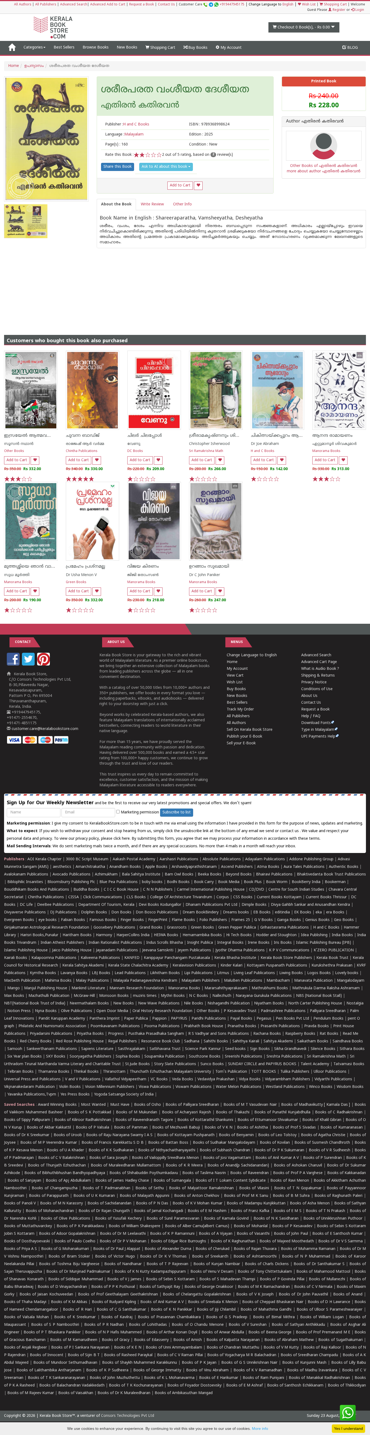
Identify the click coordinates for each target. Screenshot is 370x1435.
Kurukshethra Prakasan (331, 965)
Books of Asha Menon (310, 1203)
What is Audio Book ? (320, 669)
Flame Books (183, 920)
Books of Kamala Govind (226, 1218)
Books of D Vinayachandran (62, 1287)
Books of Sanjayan (24, 1180)
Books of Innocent (46, 1355)
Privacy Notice (314, 682)
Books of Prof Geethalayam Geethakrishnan (118, 1294)
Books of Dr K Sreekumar (26, 1135)
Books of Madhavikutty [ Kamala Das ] (315, 1105)
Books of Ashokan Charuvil (298, 1165)
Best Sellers (64, 47)
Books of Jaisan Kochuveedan (46, 1294)
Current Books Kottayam (279, 897)
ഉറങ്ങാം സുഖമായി (209, 566)
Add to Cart (180, 185)
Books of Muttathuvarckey (28, 1226)
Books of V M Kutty (281, 1347)
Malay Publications (92, 980)
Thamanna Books (53, 1071)
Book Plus (253, 882)
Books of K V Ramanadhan (257, 1370)
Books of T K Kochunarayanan (136, 1385)
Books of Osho (147, 1105)
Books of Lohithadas (148, 1325)
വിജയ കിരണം (143, 566)
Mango (13, 988)
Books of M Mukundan (136, 1112)
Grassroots (177, 927)
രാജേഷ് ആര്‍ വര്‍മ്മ (85, 444)
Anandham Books (125, 867)
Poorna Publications (162, 1026)
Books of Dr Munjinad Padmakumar (78, 1271)
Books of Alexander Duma (168, 1249)
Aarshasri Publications (179, 859)
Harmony (104, 935)
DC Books (135, 451)
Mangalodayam (350, 980)
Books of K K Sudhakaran (111, 1150)
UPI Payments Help (318, 736)
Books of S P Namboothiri (55, 1325)
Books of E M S (287, 1211)
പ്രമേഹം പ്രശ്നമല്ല (85, 566)
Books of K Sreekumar (75, 1317)
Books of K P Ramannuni (172, 1234)
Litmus (223, 973)
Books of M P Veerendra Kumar (48, 1142)
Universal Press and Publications (32, 1079)
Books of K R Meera (184, 1165)
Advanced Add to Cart (107, 5)
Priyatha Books (90, 1034)
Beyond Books (239, 874)
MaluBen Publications (243, 980)
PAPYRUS (179, 1018)
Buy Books (197, 48)
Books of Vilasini (254, 1188)
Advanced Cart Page (319, 662)
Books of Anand (347, 1294)
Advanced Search (73, 5)
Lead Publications (130, 973)
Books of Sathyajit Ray (159, 1287)
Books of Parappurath (49, 1196)
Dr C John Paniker (204, 575)
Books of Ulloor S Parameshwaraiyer (329, 1309)
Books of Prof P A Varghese (298, 1173)
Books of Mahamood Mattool (323, 1271)
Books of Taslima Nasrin (204, 1173)
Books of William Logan (322, 1317)
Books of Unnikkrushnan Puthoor (333, 1218)
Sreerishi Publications (243, 1056)
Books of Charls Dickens (267, 1264)
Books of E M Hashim (207, 1211)
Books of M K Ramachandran (264, 1287)
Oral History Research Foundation (162, 1011)
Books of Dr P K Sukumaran (279, 1150)
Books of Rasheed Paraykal (128, 1355)
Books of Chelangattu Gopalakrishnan (197, 1294)
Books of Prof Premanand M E (323, 1332)
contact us (290, 831)
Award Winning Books (57, 1105)
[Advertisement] (185, 286)
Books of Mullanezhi (327, 1279)
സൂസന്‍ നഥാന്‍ (19, 444)
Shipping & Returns (318, 675)
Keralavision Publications (194, 965)
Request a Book (141, 5)
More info (260, 1428)
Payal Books (241, 1018)
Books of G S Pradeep (226, 1317)
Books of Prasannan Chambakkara (169, 1317)
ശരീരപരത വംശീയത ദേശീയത (175, 90)
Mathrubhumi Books (270, 988)
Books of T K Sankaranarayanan (56, 1378)
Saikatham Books (312, 1041)
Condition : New (203, 144)
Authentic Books (343, 867)
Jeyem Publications (194, 950)
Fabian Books (73, 920)
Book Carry (204, 882)
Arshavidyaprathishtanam (194, 867)
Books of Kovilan (275, 1142)
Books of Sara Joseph (108, 1158)
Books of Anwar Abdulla (223, 1332)
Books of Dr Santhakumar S (319, 1264)
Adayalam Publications (265, 859)
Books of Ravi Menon (289, 1180)
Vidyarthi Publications (333, 1079)
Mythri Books (173, 996)
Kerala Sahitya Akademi (83, 965)
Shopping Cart (335, 5)
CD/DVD (256, 889)
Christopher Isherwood (209, 444)
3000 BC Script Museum (87, 859)
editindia (282, 912)
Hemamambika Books (202, 935)
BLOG (352, 48)
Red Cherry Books (35, 1041)
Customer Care (211, 5)
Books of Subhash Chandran (225, 1150)
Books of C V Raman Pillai (180, 1355)
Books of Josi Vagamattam (227, 1158)
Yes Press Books (75, 1094)
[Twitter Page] (29, 664)
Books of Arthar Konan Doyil (171, 1332)
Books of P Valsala (92, 1127)
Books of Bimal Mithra (274, 1317)
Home (13, 66)
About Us (309, 696)
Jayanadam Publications (117, 950)
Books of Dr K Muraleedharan (124, 1393)
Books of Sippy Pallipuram (27, 1120)
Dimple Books (254, 905)
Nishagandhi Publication (228, 1003)
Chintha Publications (82, 451)
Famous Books (102, 920)
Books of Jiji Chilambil (216, 1309)
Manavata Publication (313, 980)
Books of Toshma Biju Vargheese (69, 1264)
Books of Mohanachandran (50, 1211)
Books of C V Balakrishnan (61, 1158)
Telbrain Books (20, 1071)
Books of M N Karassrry (61, 1203)
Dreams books (236, 912)
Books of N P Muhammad (306, 1256)
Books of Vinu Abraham (207, 1370)
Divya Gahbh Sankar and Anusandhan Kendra (310, 905)
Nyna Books (46, 1011)
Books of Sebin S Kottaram (170, 1279)
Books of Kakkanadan (346, 1173)
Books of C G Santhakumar (121, 1309)
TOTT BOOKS (263, 1071)
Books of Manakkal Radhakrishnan (319, 1378)
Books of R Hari (77, 1309)
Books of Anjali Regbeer (25, 1347)
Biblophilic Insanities (25, 882)
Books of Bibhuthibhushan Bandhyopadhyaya (64, 1173)
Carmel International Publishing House (211, 889)
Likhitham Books (165, 973)
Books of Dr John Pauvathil (303, 1294)
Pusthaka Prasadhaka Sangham (156, 1034)
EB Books (262, 912)
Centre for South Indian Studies (296, 889)
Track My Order (240, 709)
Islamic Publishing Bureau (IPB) (323, 942)
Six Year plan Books (24, 1056)
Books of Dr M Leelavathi (123, 1234)
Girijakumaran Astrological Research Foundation (46, 927)
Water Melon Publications (238, 1087)
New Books (127, 47)
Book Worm (276, 882)
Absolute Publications (222, 859)
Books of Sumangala (172, 1180)
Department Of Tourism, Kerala (106, 905)
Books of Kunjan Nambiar (216, 1264)
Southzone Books (204, 1056)
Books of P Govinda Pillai (282, 1279)
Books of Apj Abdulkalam (68, 1180)
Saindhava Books (348, 1041)
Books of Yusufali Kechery (118, 1218)
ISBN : (209, 124)
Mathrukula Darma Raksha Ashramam (326, 988)
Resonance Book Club (160, 1041)
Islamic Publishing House (26, 950)
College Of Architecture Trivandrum (181, 897)
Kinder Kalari (231, 965)
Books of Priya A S (20, 1249)
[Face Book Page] (14, 664)
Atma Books (268, 867)
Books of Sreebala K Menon (213, 1302)
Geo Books (344, 920)
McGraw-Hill (84, 996)
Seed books (235, 1049)
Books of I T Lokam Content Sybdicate (231, 1180)
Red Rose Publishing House (80, 1041)
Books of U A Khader (65, 1150)
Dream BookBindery (201, 912)
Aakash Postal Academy (134, 859)
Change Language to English (252, 655)
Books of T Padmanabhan (106, 1188)
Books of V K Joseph (255, 1294)
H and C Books (262, 451)
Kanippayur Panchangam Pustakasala (177, 958)
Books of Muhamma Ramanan (308, 1249)
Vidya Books (250, 1079)
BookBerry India (306, 882)
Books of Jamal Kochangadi (158, 1211)
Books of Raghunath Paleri (338, 1196)
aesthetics (62, 867)
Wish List (308, 5)
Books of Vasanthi (253, 1234)
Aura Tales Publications (304, 867)
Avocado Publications (71, 874)
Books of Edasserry (151, 1340)
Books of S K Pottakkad (89, 1112)
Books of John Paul (291, 1234)
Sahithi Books (216, 1041)
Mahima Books (58, 980)
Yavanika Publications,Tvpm (31, 1094)
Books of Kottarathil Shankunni (205, 1120)
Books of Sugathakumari (340, 1340)
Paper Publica (136, 1018)
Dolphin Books (94, 912)
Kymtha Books (43, 973)
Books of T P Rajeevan (167, 1264)
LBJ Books (101, 973)
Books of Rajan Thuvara (255, 1249)
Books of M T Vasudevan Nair (250, 1105)
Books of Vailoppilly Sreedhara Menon (165, 1158)
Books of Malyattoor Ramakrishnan (201, 1188)
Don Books (121, 912)
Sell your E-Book (241, 743)
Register (338, 10)
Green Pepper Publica (237, 927)
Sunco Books (212, 1064)
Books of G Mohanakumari (65, 1249)
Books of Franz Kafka (250, 1211)
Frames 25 (240, 920)
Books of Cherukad (212, 1249)
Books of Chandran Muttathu (233, 1347)
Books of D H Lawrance (329, 1302)
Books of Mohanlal (251, 1226)
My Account (230, 48)
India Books (342, 935)
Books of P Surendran (322, 1158)
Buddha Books (86, 889)
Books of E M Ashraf (244, 1385)
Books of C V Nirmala (313, 1287)
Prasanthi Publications (280, 1026)
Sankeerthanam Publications (52, 1049)
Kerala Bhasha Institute (235, 958)
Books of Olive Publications (65, 1218)
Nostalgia (354, 1003)
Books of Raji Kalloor (322, 1347)
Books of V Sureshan (248, 1325)
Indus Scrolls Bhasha (164, 942)
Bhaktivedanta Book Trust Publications (331, 874)
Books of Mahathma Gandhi (266, 1309)
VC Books (159, 1079)
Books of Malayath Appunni (145, 1196)
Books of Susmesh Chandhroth (322, 1142)
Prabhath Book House (203, 1026)
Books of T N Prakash (325, 1211)
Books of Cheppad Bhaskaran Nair (272, 1302)
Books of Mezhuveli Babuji (176, 1127)
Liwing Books (291, 973)
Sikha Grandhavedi (290, 1049)
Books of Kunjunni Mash (304, 1362)
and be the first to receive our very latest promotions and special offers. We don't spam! (129, 803)
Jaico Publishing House (72, 950)
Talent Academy (315, 1064)
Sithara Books (352, 1049)
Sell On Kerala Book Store (249, 730)
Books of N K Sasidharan (276, 1218)
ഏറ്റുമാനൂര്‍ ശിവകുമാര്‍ (334, 444)
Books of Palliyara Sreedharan (192, 1105)
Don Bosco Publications (157, 912)
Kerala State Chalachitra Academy (138, 965)
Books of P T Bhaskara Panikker (52, 1332)
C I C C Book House (121, 889)
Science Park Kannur (203, 1049)
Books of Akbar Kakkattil (49, 1127)
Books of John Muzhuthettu (114, 1378)
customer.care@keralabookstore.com (44, 729)
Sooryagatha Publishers (90, 1056)
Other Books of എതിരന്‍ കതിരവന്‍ (323, 166)
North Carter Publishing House (315, 1003)
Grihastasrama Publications (284, 927)
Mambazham (278, 980)
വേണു (133, 444)
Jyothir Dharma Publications (240, 950)
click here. (122, 838)
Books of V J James (124, 1279)
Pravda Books (316, 1026)
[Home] (12, 47)
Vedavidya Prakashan (216, 1079)
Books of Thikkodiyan (347, 1385)
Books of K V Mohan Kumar (197, 1203)
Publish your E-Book (244, 736)
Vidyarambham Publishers (287, 1079)
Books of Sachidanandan (109, 1203)
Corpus (222, 897)
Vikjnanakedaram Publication (29, 1087)
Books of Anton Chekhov (196, 1196)
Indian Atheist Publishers (62, 942)
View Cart (235, 675)
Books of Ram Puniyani (263, 1378)
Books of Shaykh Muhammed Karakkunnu (139, 1362)
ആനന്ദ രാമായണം (332, 435)
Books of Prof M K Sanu (246, 1196)
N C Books (198, 996)
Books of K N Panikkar (171, 1309)
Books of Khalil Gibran (321, 1120)
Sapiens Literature (97, 1049)
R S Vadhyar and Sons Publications (218, 1034)
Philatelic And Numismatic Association (52, 1026)
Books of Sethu (149, 1188)
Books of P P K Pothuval (113, 1287)
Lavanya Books (73, 973)
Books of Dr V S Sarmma (340, 1241)
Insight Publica (200, 942)
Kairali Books (15, 958)
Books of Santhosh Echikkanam (295, 1385)
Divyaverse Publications (25, 912)
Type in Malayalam (317, 730)
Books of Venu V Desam (212, 1271)
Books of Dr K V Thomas (163, 1256)
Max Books (14, 996)
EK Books (302, 912)
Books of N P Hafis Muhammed (113, 1332)
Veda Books (182, 1079)
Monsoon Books (114, 996)
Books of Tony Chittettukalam (265, 1271)
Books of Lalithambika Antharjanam (49, 1370)
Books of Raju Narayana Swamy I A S (119, 1135)
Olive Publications (76, 1011)
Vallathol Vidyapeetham (125, 1079)
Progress (116, 1034)
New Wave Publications (159, 1003)
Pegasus (264, 1018)
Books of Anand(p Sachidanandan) (238, 1165)
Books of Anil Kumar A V (276, 1158)
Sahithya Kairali (245, 1041)
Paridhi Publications (209, 1018)
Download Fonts (316, 723)
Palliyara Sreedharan (328, 1011)
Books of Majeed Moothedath (286, 1241)
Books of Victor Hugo (115, 1256)
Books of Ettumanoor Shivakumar (268, 1120)
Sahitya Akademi (278, 1041)
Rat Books (329, 1034)
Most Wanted (93, 1105)
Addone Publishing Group (311, 859)
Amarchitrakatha (90, 867)
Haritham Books (77, 935)
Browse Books (96, 47)
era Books (335, 912)
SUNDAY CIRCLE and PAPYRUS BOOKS (262, 1064)
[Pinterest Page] (44, 664)
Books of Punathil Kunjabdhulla (282, 1112)
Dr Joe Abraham (265, 444)
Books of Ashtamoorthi (255, 1256)
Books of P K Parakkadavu (80, 1226)
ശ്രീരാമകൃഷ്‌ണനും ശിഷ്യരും (218, 435)
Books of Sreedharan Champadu (309, 1355)
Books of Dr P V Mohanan (123, 1241)
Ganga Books (289, 920)
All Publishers (45, 5)
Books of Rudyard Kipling (114, 1302)
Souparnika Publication (164, 1056)
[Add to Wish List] (198, 186)
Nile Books (193, 1003)
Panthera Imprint (104, 1018)
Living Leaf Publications (254, 973)
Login (359, 10)
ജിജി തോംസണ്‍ (143, 575)
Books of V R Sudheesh (329, 1150)
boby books (152, 882)
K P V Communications (289, 950)
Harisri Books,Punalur (39, 935)
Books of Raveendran (249, 1173)
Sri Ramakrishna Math (206, 451)
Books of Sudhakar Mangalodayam (224, 1142)
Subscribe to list (177, 812)
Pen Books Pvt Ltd (292, 1018)
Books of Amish (187, 1340)
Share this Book (117, 166)
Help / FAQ (310, 716)
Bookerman (335, 882)
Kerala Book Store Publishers (286, 958)
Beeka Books (209, 874)
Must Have (119, 1105)
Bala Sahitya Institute (141, 874)
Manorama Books (326, 451)
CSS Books (242, 897)
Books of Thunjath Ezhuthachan (57, 1165)
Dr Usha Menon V (81, 575)
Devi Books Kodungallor (160, 905)
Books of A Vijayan (215, 1234)
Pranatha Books (242, 1026)
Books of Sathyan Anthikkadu (298, 1325)
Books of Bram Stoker (69, 1256)
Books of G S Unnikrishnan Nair (249, 1362)
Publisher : (127, 124)
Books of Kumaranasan (341, 1127)
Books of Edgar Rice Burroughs (178, 1241)
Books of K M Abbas (69, 1302)
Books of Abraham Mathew (289, 1340)
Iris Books (283, 942)
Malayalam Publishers (200, 980)
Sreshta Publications (285, 1056)
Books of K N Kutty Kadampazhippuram (150, 1271)
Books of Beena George (269, 1332)
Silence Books (323, 1049)
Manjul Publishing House (45, 988)
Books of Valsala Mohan (26, 1317)
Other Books (14, 451)
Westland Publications (286, 1087)
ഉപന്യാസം (34, 66)
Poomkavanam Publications (115, 1026)
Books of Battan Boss (168, 1142)
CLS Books (136, 897)
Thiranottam (114, 1071)
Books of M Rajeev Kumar (30, 1393)
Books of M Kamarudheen (73, 1340)
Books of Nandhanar (123, 1264)
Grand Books (151, 927)
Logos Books (319, 973)
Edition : (201, 134)
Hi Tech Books (239, 935)
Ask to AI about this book (165, 166)
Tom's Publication (231, 1071)
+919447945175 (232, 5)
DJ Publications (63, 912)
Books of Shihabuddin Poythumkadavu (143, 1173)
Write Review (152, 204)
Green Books (76, 582)
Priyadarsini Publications (51, 1034)
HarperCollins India (133, 935)
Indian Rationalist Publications (115, 942)
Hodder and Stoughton (276, 935)
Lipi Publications (198, 973)
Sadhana (191, 1041)
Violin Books (70, 1087)
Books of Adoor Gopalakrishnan (67, 1234)
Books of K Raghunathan (233, 1241)
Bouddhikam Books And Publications (36, 889)
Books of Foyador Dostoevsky (194, 1385)
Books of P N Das (152, 1203)
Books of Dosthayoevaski (27, 1241)
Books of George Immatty (157, 1370)
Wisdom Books (350, 1087)
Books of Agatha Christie (323, 1135)
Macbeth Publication (22, 980)
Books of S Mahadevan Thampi (227, 1279)
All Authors (22, 5)
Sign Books (260, 1049)
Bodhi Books (178, 882)
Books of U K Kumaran (94, 1196)
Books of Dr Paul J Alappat (116, 1249)
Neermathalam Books (89, 1003)
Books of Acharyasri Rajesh (186, 1112)
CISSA (73, 897)
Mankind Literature (88, 988)
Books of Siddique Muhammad (75, 1279)
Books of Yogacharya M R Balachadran (241, 1355)
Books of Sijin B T (84, 1355)
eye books (47, 920)
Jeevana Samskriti (157, 950)
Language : (124, 134)
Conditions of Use (317, 689)
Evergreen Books (19, 920)
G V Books (263, 920)
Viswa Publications (155, 1087)
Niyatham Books (269, 1003)
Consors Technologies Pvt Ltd (127, 1416)
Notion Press (19, 1011)
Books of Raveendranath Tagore (144, 1120)
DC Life (26, 905)
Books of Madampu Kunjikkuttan (256, 1203)
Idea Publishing (314, 935)
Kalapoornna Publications (53, 958)
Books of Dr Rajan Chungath (104, 1211)
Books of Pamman (131, 1127)
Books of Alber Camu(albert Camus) (197, 1226)
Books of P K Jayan (199, 1362)
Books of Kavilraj (116, 1317)
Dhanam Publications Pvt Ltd (211, 905)
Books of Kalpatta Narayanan (233, 1340)
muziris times (145, 996)
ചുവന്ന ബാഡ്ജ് (82, 435)
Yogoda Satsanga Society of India (124, 1094)
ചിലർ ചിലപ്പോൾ (144, 435)
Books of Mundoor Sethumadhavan (65, 1362)
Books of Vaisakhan (75, 1393)
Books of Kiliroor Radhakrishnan (82, 1120)
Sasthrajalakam (131, 1049)
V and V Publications (82, 1079)
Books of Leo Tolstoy (277, 1135)
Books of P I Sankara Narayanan (80, 1347)
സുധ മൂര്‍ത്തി (17, 575)
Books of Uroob (68, 1135)
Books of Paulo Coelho (74, 1241)
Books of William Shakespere (134, 1226)
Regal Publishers (122, 1041)
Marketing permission (139, 812)
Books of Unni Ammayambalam (174, 1347)
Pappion (159, 1018)
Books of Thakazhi (232, 1112)
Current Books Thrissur (326, 897)
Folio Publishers (213, 920)
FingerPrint (157, 920)
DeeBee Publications (55, 905)
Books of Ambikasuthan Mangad (184, 1393)
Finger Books (132, 920)
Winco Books (320, 1087)
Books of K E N (127, 1347)
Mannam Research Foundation (136, 988)
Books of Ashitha (252, 1127)
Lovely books (346, 973)
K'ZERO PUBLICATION (334, 950)
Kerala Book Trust (332, 958)
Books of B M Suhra (291, 1196)
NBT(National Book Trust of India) (34, 1003)
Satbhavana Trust (165, 1049)
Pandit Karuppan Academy (61, 1018)
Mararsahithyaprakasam (226, 988)
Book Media (228, 882)
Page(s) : (116, 144)
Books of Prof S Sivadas (294, 1127)
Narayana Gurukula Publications (264, 996)
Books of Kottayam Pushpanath (186, 1135)
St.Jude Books (137, 1064)
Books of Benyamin (236, 1135)
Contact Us (166, 5)
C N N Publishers (158, 889)
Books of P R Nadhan (104, 1325)
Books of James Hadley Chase (122, 1180)
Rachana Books (267, 1034)
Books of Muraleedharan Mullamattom (126, 1165)
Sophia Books (128, 1056)
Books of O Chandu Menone (197, 1325)
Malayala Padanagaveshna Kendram (145, 980)
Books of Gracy (115, 1340)
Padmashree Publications (283, 1011)
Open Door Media (112, 1011)
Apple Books (156, 867)
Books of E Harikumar (218, 1378)
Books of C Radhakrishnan (338, 1112)
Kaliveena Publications (100, 958)
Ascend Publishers (237, 867)
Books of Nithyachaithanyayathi (166, 1150)
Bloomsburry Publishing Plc (71, 882)
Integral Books (230, 942)
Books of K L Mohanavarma (169, 1378)
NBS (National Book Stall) (319, 996)
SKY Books (55, 1056)
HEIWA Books (166, 935)
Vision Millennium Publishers (109, 1087)
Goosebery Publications (114, 927)
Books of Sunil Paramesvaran (173, 1218)
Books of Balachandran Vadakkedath (72, 1385)
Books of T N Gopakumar (298, 1188)
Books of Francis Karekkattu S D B (113, 1142)
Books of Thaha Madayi (25, 1302)
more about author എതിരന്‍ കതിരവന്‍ (324, 171)
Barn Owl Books (179, 874)
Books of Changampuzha (54, 1188)
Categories (33, 47)
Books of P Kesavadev (292, 1226)
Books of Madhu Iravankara (312, 1370)
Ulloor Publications (330, 1071)
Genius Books (317, 920)
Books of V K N (218, 1127)
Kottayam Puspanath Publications (277, 965)
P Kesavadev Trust (240, 1011)
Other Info (182, 204)
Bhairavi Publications (274, 874)
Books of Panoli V (20, 1203)
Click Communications (102, 897)
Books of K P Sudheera (107, 1370)
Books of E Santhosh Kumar (337, 1234)
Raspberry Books (300, 1034)
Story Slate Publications (175, 1064)
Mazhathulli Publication (48, 996)
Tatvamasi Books (348, 1064)
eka (319, 912)
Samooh (14, 1049)
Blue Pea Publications (118, 882)
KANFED (131, 958)
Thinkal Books (86, 1071)
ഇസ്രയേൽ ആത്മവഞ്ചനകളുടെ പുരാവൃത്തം (52, 435)
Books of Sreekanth (210, 1256)
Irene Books (259, 942)
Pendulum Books (328, 1018)
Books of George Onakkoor (208, 1287)
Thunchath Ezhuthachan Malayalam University (170, 1071)
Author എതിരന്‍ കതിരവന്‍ (315, 121)
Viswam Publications (194, 1087)
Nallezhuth (221, 996)
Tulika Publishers (294, 1071)
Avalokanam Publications (26, 874)
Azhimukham (106, 874)
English (288, 5)
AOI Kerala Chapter (44, 859)
